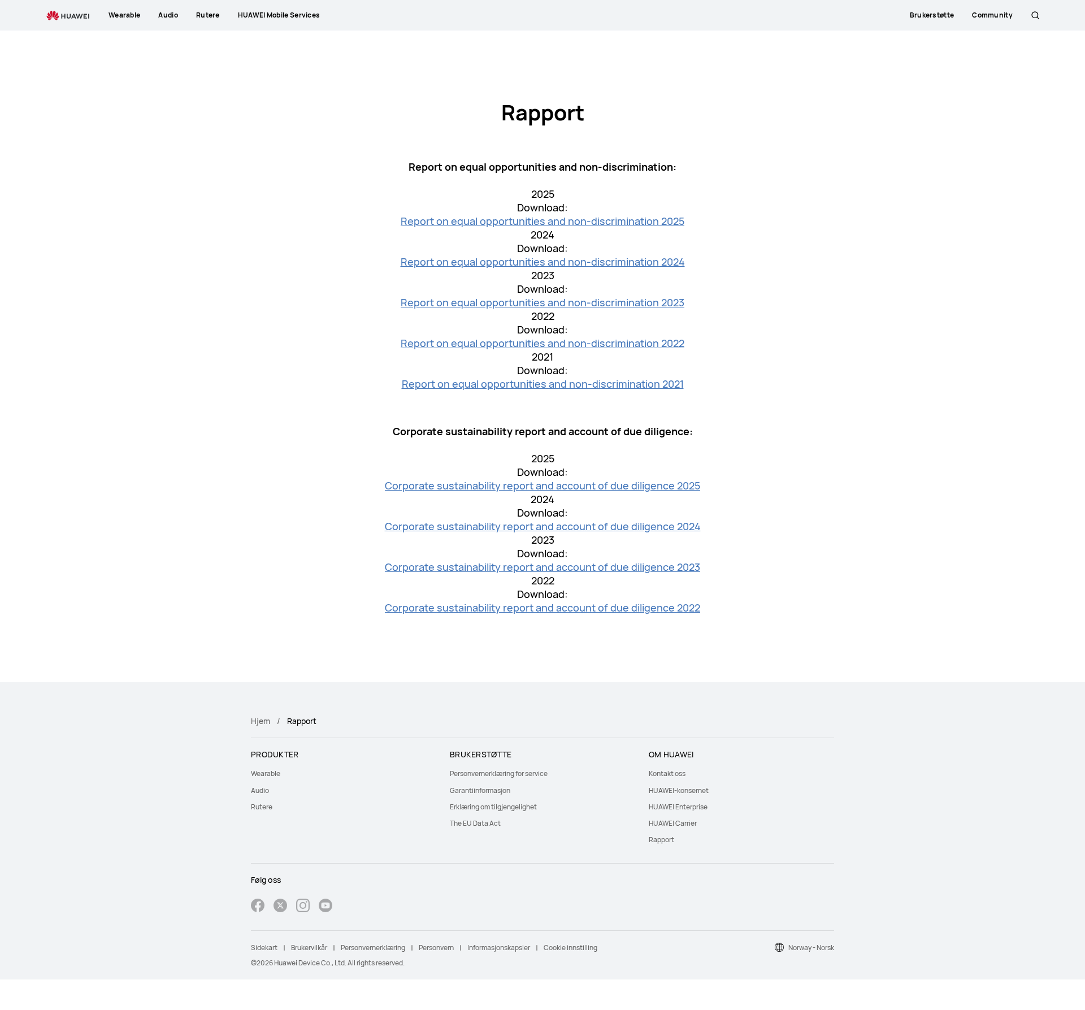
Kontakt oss (667, 773)
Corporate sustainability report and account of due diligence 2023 (542, 567)
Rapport (661, 839)
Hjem (260, 721)
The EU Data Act (475, 823)
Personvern (436, 947)
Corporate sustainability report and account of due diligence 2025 (542, 485)
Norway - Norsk (811, 947)
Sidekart (264, 947)
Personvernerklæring (373, 947)
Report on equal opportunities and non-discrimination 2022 (542, 343)
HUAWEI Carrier (673, 823)
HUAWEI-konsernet (679, 790)
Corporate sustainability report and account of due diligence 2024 (543, 526)
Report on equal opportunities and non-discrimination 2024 (543, 261)
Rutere (261, 807)
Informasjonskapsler (498, 947)
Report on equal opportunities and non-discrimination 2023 (542, 302)
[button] (1035, 15)
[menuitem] (343, 773)
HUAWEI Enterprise (678, 807)
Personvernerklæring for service (499, 773)
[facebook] (257, 907)
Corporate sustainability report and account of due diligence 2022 (542, 607)
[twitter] (280, 907)
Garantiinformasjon (480, 790)
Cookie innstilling (570, 947)
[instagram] (303, 907)
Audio (260, 790)
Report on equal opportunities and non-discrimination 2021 (543, 384)
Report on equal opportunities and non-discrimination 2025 (542, 221)
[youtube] (325, 907)
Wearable (265, 773)
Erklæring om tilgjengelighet (493, 807)
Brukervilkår (309, 947)
